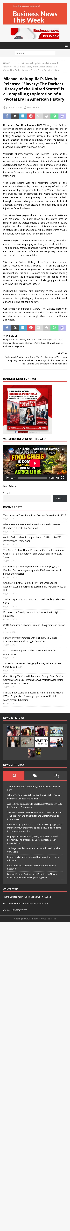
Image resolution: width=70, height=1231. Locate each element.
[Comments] (56, 775)
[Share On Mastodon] (62, 116)
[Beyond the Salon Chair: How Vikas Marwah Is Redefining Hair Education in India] (41, 731)
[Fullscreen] (62, 477)
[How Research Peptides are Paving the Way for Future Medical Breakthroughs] (27, 742)
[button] (65, 45)
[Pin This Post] (31, 116)
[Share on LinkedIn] (23, 116)
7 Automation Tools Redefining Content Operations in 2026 (34, 515)
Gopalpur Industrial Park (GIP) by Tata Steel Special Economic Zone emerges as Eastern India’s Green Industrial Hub (34, 586)
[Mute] (57, 477)
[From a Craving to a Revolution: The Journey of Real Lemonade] (13, 742)
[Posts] (13, 775)
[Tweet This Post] (15, 116)
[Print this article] (46, 116)
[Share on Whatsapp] (54, 116)
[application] (35, 463)
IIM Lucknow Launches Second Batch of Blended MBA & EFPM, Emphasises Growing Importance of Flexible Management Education (33, 696)
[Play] (7, 477)
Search (6, 493)
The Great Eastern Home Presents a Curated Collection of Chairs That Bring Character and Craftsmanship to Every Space (33, 553)
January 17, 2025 (14, 107)
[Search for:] (35, 53)
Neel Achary (33, 107)
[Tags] (35, 775)
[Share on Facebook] (7, 116)
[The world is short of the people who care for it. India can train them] (56, 731)
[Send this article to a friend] (39, 116)
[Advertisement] (35, 1076)
